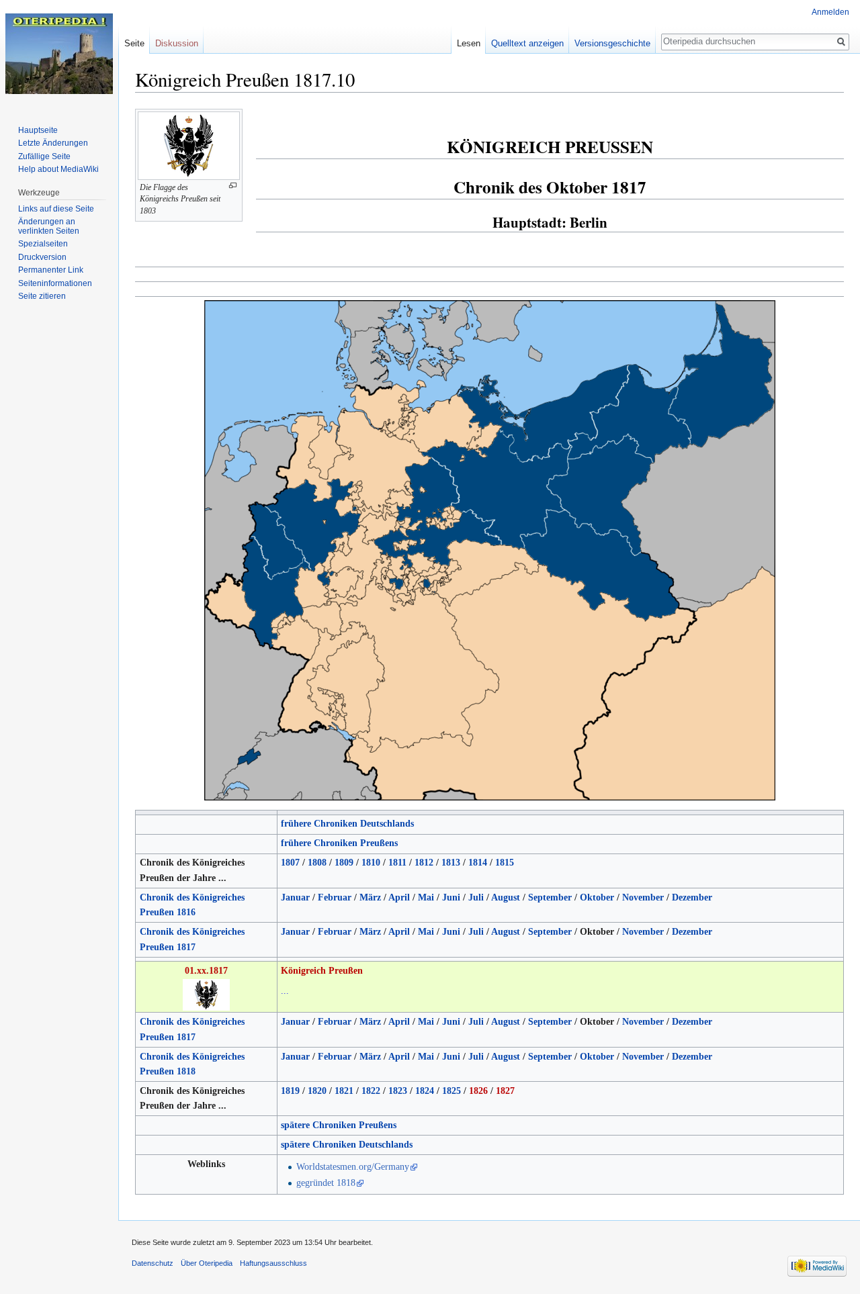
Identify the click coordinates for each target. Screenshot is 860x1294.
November (643, 897)
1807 (290, 863)
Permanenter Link (50, 270)
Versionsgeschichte (612, 43)
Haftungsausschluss (273, 1263)
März (370, 897)
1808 (317, 863)
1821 (344, 1091)
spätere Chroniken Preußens (338, 1125)
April (399, 897)
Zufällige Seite (44, 156)
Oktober (597, 897)
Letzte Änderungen (53, 143)
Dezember (692, 897)
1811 (397, 863)
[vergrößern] (233, 185)
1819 (290, 1091)
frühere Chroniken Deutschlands (347, 824)
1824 (424, 1091)
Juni (451, 897)
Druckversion (42, 257)
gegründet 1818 (325, 1183)
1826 (478, 1091)
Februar (334, 897)
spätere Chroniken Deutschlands (347, 1145)
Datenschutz (152, 1263)
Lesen (468, 43)
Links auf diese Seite (56, 209)
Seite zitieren (42, 296)
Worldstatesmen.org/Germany (352, 1167)
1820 (317, 1091)
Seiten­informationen (55, 283)
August (505, 897)
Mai (426, 897)
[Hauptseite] (59, 53)
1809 (344, 863)
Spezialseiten (43, 243)
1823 (397, 1091)
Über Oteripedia (206, 1263)
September (550, 897)
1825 (451, 1091)
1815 (504, 863)
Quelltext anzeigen (527, 43)
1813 (450, 863)
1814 (477, 863)
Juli (476, 897)
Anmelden (830, 12)
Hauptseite (38, 130)
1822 (370, 1091)
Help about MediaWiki (58, 169)
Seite (134, 43)
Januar (295, 897)
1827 (505, 1091)
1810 (370, 863)
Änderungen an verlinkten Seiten (48, 226)
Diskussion (176, 43)
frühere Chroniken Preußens (339, 843)
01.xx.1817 (206, 971)
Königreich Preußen (322, 971)
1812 (424, 863)
